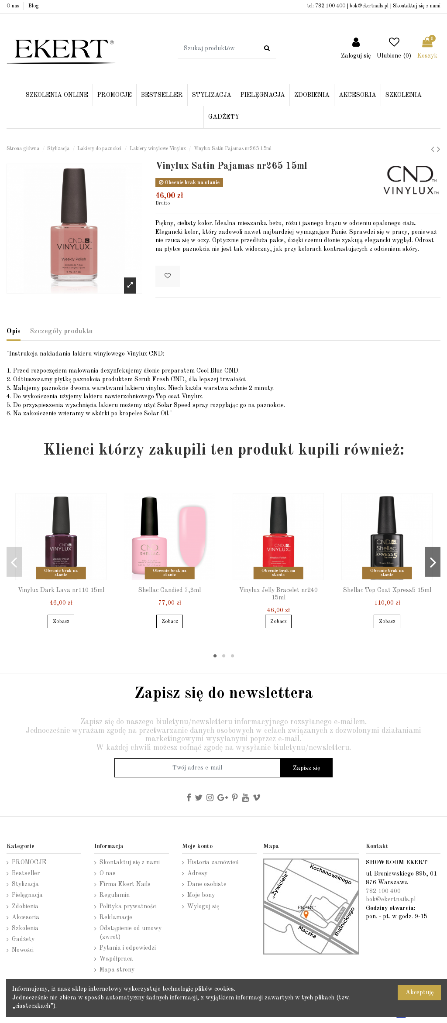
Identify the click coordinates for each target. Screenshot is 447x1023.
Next (432, 562)
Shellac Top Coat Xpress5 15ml (387, 590)
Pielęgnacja (27, 895)
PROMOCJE (29, 862)
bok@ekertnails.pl (369, 6)
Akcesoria (25, 917)
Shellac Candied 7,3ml (169, 590)
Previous (14, 562)
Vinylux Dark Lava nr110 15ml (61, 590)
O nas (14, 6)
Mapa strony (117, 970)
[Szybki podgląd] (67, 579)
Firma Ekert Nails (125, 884)
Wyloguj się (203, 906)
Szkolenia (25, 928)
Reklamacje (116, 917)
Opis (14, 331)
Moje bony (201, 895)
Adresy (197, 873)
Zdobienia (25, 906)
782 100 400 (330, 6)
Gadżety (23, 939)
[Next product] (438, 149)
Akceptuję (419, 992)
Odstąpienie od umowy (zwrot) (131, 932)
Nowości (23, 950)
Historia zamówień (213, 862)
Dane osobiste (207, 884)
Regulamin (115, 895)
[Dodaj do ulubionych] (167, 276)
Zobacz (61, 621)
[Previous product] (434, 149)
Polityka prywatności (128, 906)
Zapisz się (306, 768)
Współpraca (116, 959)
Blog (33, 6)
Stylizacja (25, 884)
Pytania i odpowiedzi (128, 948)
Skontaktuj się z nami (416, 6)
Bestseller (26, 873)
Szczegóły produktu (61, 331)
